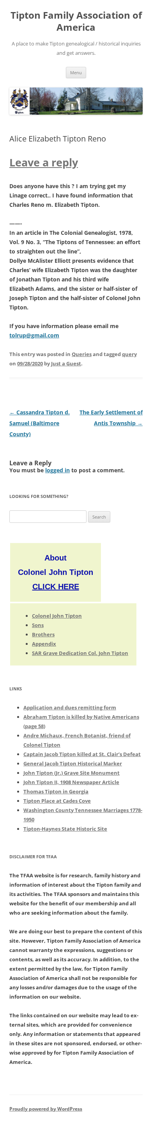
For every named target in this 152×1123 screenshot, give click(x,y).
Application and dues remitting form (69, 707)
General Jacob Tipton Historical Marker (72, 763)
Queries (82, 354)
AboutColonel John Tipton (55, 572)
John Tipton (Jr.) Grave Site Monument (71, 772)
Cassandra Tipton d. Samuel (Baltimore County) (39, 423)
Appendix (44, 643)
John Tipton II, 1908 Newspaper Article (71, 782)
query (129, 354)
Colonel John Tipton (57, 615)
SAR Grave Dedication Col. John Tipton (80, 653)
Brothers (43, 634)
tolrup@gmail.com (34, 335)
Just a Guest (66, 363)
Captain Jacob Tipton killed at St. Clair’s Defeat (82, 754)
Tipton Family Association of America (76, 21)
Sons (38, 625)
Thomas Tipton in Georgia (55, 791)
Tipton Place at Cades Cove (57, 800)
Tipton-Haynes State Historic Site (65, 828)
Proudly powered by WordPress (45, 1109)
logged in (57, 470)
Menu (76, 72)
